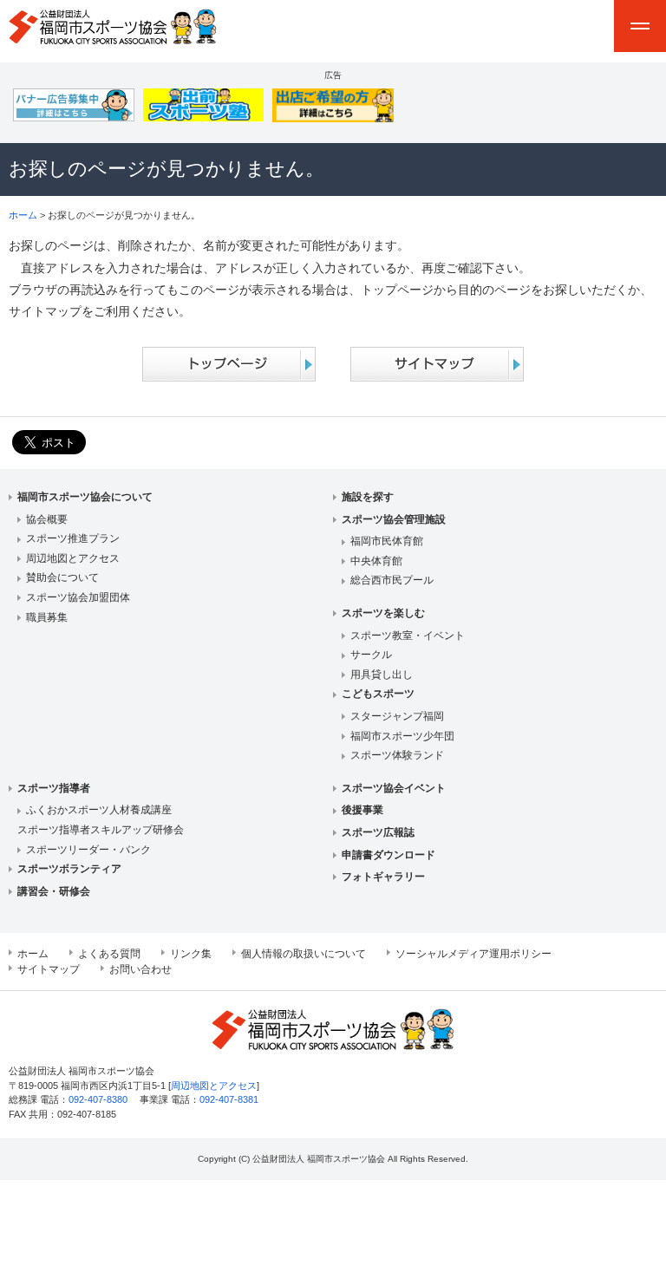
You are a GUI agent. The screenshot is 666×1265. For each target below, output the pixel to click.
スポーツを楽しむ (383, 613)
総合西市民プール (392, 580)
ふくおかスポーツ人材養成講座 (99, 810)
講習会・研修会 (53, 891)
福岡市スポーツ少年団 (402, 736)
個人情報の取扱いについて (303, 954)
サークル (371, 655)
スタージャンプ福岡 (397, 716)
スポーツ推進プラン (73, 538)
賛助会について (62, 577)
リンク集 (191, 954)
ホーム (23, 215)
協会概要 (47, 519)
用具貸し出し (381, 674)
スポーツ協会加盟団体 (78, 597)
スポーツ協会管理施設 (394, 519)
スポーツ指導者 (53, 788)
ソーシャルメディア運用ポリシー (473, 954)
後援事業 (362, 810)
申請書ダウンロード (388, 855)
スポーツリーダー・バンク (88, 850)
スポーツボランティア (69, 869)
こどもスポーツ (378, 694)
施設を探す (368, 497)
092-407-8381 (228, 1099)
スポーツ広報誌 (378, 832)
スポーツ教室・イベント (407, 635)
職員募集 (47, 617)
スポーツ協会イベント (394, 788)
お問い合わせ (140, 969)
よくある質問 (109, 954)
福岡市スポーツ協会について (85, 497)
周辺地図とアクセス (73, 558)
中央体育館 (376, 561)
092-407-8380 (98, 1099)
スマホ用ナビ (640, 26)
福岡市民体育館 (386, 541)
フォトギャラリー (383, 877)
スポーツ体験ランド (397, 755)
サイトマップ (48, 969)
